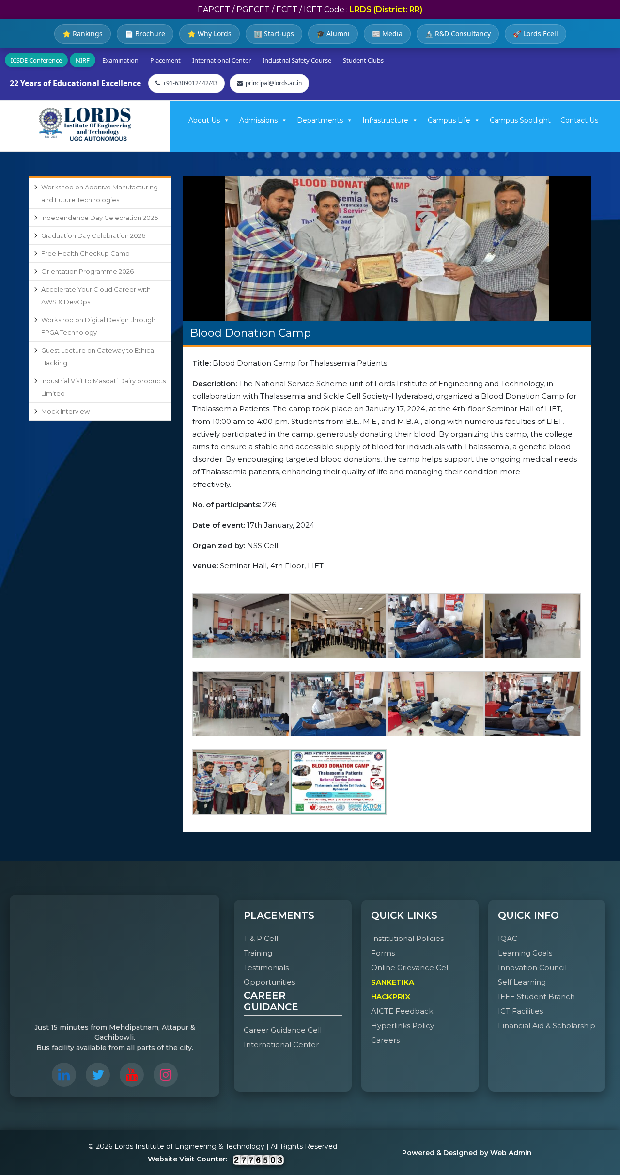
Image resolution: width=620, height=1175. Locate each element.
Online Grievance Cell (410, 967)
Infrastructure (385, 120)
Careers (385, 1040)
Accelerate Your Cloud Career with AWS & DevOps (96, 295)
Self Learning (522, 982)
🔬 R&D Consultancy (458, 33)
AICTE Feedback (402, 1011)
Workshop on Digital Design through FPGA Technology (98, 326)
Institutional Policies (407, 938)
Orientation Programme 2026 (87, 271)
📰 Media (387, 33)
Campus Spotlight (520, 120)
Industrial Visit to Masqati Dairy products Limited (103, 387)
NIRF (83, 60)
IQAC (507, 938)
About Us (204, 120)
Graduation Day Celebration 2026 (93, 235)
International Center (221, 60)
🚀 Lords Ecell (535, 33)
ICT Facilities (520, 1011)
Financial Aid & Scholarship (546, 1025)
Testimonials (266, 967)
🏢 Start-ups (274, 33)
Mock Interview (65, 411)
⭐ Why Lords (209, 33)
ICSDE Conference (36, 60)
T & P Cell (261, 938)
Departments (320, 120)
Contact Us (579, 120)
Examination (120, 60)
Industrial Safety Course (297, 60)
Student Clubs (363, 60)
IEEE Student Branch (536, 996)
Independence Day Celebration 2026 (99, 217)
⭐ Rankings (82, 33)
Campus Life (449, 120)
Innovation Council (532, 967)
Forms (383, 952)
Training (258, 952)
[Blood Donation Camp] (387, 248)
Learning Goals (525, 952)
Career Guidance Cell (283, 1029)
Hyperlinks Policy (402, 1025)
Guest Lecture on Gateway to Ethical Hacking (98, 356)
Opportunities (269, 982)
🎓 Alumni (333, 33)
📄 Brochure (145, 33)
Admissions (258, 120)
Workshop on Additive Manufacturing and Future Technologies (99, 193)
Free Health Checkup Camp (85, 253)
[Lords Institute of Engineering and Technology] (85, 124)
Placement (165, 60)
